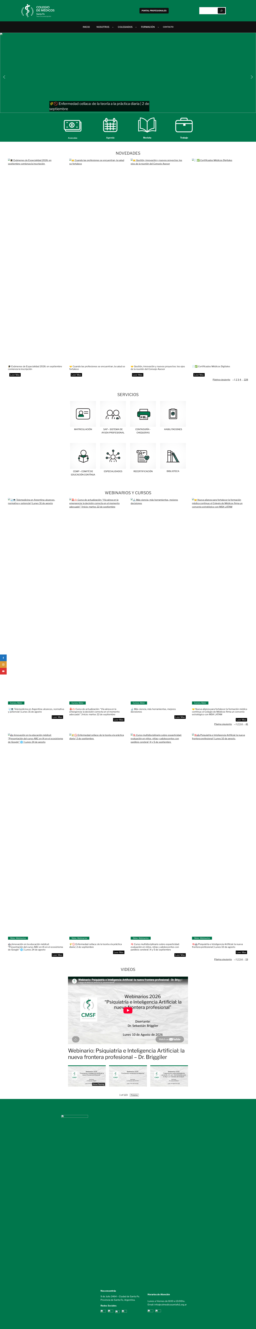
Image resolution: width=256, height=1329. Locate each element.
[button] (128, 73)
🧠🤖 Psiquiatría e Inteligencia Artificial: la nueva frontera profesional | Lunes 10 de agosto (217, 945)
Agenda (110, 137)
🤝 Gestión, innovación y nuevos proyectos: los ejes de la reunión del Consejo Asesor (158, 367)
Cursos (13, 703)
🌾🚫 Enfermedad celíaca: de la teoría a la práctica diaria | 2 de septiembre (95, 945)
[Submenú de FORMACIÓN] (158, 27)
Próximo (134, 1095)
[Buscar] (221, 10)
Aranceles (72, 138)
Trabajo (184, 137)
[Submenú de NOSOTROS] (112, 27)
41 (246, 724)
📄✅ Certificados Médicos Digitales (211, 366)
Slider (19, 703)
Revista (147, 137)
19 (246, 959)
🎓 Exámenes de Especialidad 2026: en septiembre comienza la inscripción (35, 367)
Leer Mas (16, 375)
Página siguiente (223, 379)
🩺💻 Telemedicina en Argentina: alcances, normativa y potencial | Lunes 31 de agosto (36, 710)
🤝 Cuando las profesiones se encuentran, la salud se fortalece (97, 367)
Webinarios (21, 938)
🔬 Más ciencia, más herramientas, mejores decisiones (153, 710)
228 (246, 379)
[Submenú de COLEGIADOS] (136, 27)
